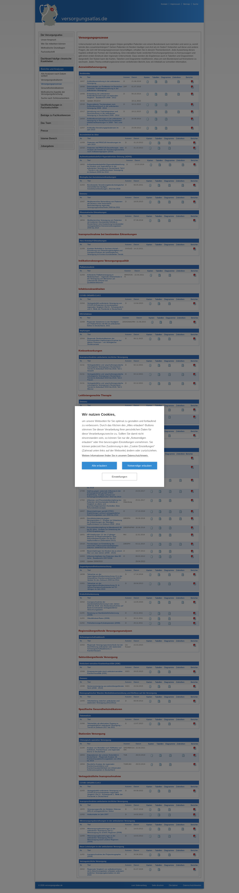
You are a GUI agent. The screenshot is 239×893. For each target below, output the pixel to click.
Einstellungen (119, 476)
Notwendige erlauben (140, 465)
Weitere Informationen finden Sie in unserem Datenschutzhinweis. (115, 455)
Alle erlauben (99, 465)
